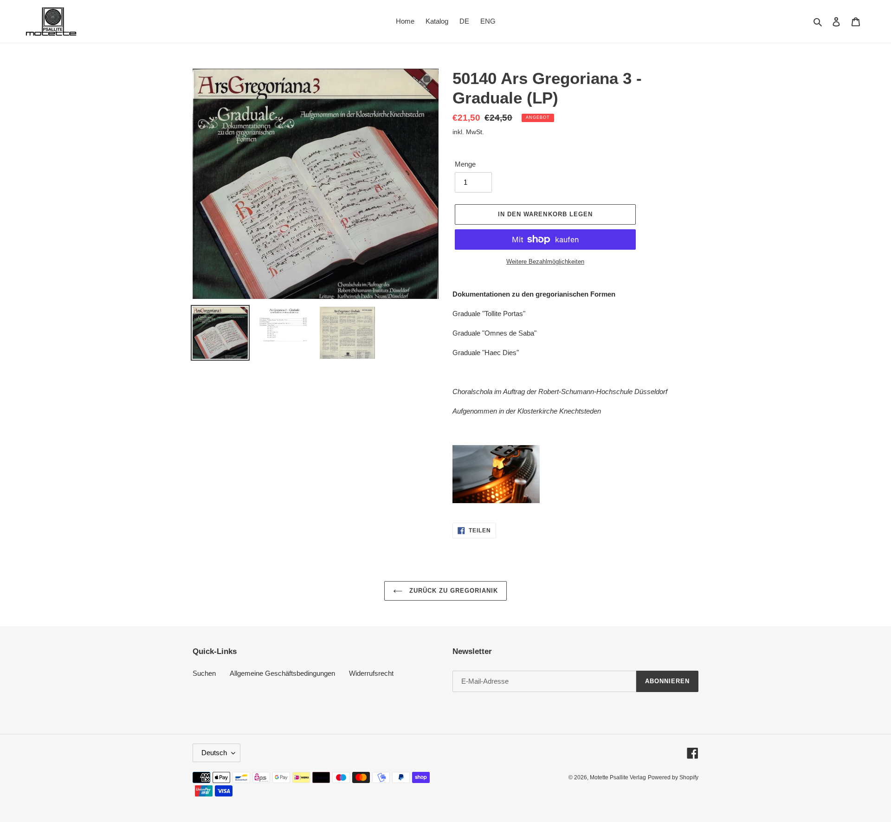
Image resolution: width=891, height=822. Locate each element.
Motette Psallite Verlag (618, 777)
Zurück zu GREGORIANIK (452, 590)
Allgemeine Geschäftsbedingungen (282, 673)
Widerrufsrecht (371, 673)
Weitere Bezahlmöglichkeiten (545, 261)
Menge (465, 164)
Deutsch (214, 753)
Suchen (204, 673)
